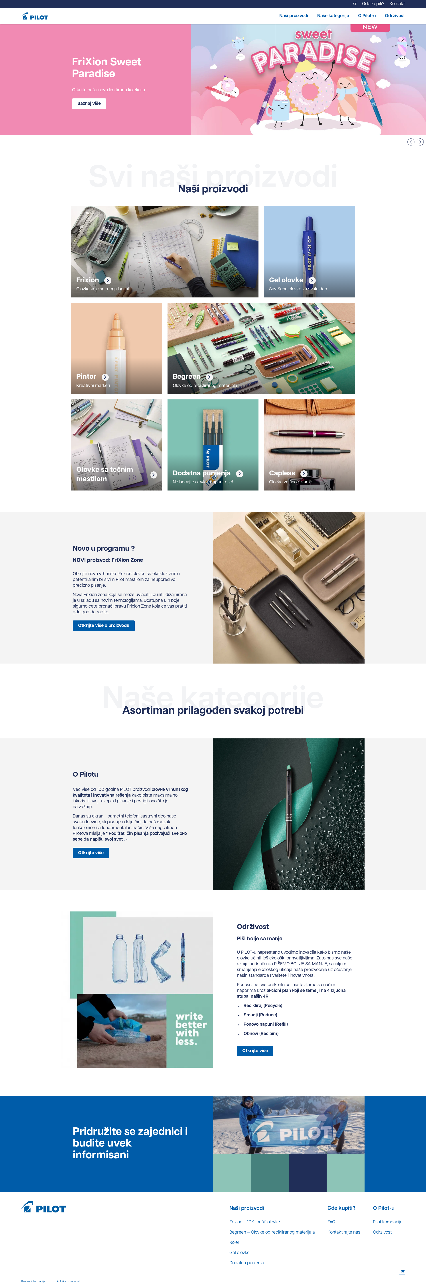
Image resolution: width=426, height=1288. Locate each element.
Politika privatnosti (68, 1281)
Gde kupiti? (341, 1208)
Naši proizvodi (293, 16)
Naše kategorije (333, 16)
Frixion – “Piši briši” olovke (254, 1222)
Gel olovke (239, 1253)
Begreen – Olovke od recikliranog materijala (272, 1232)
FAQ (331, 1222)
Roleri (234, 1242)
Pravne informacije (33, 1281)
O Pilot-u (367, 16)
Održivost (395, 16)
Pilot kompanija (387, 1222)
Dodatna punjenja (246, 1263)
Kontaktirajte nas (343, 1232)
